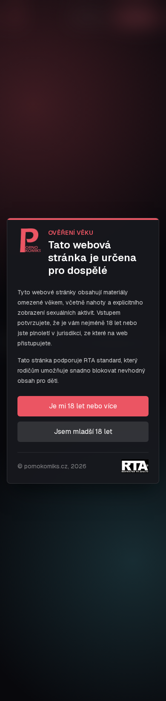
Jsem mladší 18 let (83, 431)
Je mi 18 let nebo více (83, 406)
